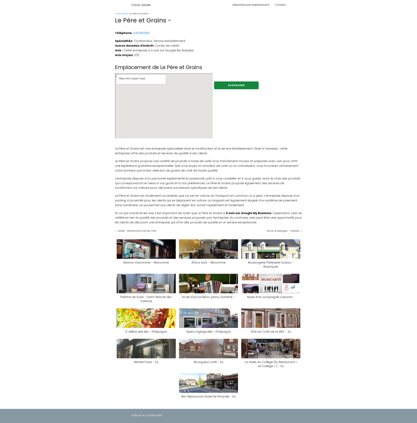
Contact (280, 5)
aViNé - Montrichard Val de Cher (137, 230)
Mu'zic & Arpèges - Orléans (283, 230)
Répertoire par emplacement (251, 5)
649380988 (141, 33)
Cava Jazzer (141, 5)
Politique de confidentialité (146, 415)
